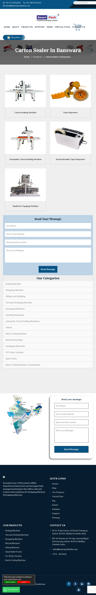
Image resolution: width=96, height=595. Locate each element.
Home (7, 27)
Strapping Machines (15, 309)
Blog (54, 488)
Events (55, 484)
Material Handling (14, 340)
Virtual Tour (62, 27)
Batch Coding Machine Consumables (23, 365)
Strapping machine (13, 539)
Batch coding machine (15, 560)
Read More (27, 495)
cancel (24, 582)
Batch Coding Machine (16, 333)
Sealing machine (12, 530)
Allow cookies (10, 582)
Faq (53, 501)
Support (40, 27)
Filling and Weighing (16, 296)
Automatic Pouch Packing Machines (22, 321)
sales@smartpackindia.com (18, 5)
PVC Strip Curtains (14, 352)
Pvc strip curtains (13, 556)
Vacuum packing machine (17, 535)
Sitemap (56, 517)
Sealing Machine (13, 284)
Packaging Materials (15, 346)
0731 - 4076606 (59, 554)
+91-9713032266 (13, 2)
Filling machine (12, 547)
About (15, 27)
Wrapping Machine (15, 290)
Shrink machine (12, 543)
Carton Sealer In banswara (58, 57)
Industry (56, 509)
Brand (55, 505)
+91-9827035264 (33, 2)
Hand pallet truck (13, 552)
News (50, 27)
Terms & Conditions (36, 584)
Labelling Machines (15, 315)
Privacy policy (27, 579)
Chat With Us (13, 589)
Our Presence (58, 492)
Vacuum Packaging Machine (19, 302)
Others (9, 327)
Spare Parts (11, 358)
